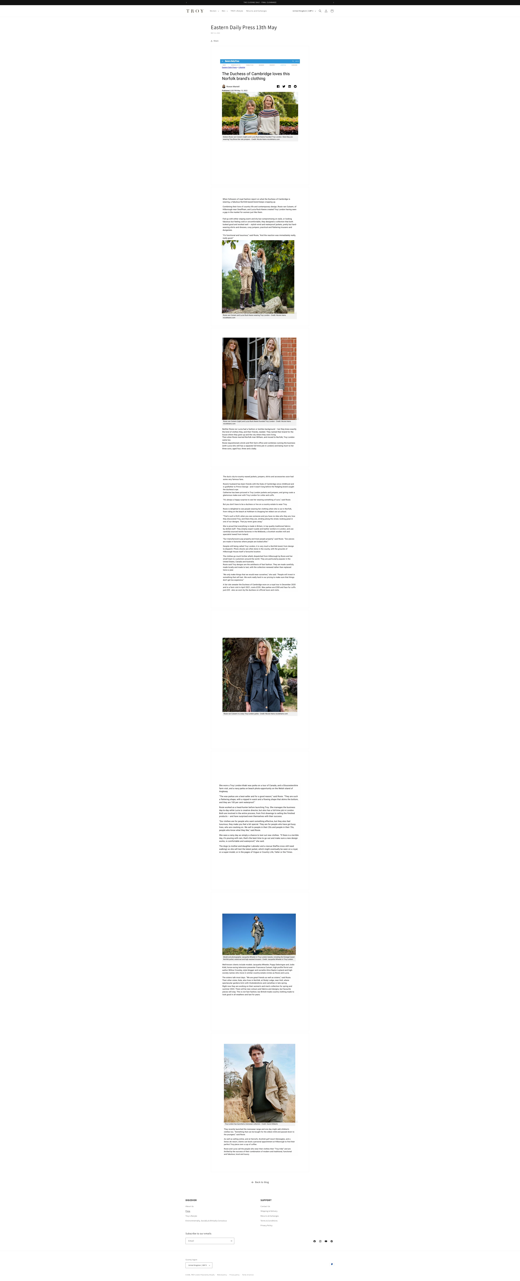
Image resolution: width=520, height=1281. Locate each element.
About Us (190, 1206)
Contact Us (265, 1206)
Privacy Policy (266, 1225)
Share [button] (216, 41)
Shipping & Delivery (269, 1211)
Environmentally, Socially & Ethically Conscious (206, 1220)
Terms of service (248, 1275)
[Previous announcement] (186, 2)
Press (188, 1211)
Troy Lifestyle (191, 1216)
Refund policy (222, 1275)
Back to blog (262, 1182)
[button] (214, 11)
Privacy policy (235, 1275)
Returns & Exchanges (270, 1216)
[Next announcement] (334, 2)
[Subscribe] (231, 1241)
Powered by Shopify (208, 1275)
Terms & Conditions (269, 1220)
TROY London (195, 1275)
